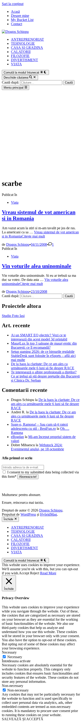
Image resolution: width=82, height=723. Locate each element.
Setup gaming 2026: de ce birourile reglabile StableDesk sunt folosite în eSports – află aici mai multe (43, 356)
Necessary (14, 657)
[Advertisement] (41, 133)
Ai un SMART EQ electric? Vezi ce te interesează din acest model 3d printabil (39, 337)
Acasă (15, 11)
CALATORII (21, 52)
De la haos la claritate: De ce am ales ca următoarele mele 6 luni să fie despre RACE (42, 366)
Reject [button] (34, 573)
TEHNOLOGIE (23, 43)
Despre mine (20, 16)
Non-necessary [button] (12, 686)
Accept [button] (24, 573)
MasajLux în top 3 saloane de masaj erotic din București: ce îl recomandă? (44, 345)
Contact (16, 24)
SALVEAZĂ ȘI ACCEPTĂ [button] (22, 719)
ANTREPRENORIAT (27, 39)
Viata (14, 202)
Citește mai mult (40, 234)
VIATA (16, 64)
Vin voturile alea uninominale (36, 266)
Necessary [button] (9, 652)
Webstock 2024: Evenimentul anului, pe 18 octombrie (37, 447)
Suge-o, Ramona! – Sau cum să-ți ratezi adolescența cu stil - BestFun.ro (39, 426)
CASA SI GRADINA (27, 48)
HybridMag (48, 514)
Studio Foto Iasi (13, 316)
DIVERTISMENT (24, 60)
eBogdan (17, 437)
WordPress (28, 514)
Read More (48, 573)
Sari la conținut (12, 4)
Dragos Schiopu (17, 244)
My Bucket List (22, 20)
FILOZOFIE (20, 56)
